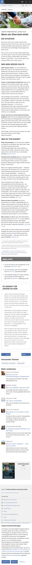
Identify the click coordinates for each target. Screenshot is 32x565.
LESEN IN (4, 9)
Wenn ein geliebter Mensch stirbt (17, 388)
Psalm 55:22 (17, 219)
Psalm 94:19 (14, 278)
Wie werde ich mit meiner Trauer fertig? (17, 413)
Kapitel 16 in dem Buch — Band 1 (13, 251)
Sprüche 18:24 (16, 266)
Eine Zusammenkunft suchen (9, 503)
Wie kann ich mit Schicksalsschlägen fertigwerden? (17, 375)
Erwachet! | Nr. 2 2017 (7, 5)
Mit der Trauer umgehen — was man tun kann (17, 445)
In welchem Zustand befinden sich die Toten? (18, 430)
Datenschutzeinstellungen (13, 555)
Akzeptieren (5, 562)
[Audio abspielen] (22, 5)
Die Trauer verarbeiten (14, 401)
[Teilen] (26, 5)
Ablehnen (14, 562)
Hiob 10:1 (11, 271)
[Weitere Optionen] (29, 5)
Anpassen (22, 562)
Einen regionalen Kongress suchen (10, 506)
